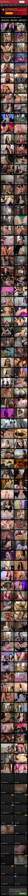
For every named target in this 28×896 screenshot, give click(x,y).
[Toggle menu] (1, 2)
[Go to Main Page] (8, 1)
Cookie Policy (18, 891)
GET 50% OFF (9, 13)
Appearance (6, 20)
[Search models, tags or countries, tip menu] (26, 5)
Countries (15, 20)
